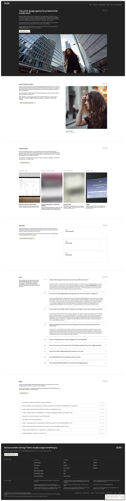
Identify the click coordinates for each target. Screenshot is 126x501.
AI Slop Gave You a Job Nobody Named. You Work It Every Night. (76, 485)
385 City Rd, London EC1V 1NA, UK (23, 493)
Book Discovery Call (10, 454)
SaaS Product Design (38, 470)
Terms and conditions (100, 492)
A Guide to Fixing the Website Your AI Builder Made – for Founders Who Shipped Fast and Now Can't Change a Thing (47, 485)
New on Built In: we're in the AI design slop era (103, 484)
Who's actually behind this (26, 103)
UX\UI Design (36, 465)
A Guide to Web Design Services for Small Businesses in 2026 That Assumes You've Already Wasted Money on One (47, 488)
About (108, 4)
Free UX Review (118, 4)
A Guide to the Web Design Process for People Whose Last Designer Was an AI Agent (106, 488)
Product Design (37, 462)
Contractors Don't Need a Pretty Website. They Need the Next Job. (46, 481)
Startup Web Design (38, 476)
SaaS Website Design (38, 473)
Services (95, 4)
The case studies (24, 162)
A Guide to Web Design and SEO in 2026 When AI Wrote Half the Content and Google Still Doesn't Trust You (77, 488)
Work (90, 4)
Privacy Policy (110, 492)
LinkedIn (95, 462)
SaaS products (43, 86)
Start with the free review (26, 238)
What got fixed (23, 31)
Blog (112, 4)
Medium (95, 465)
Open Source (86, 492)
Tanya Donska (22, 26)
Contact (120, 492)
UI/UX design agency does (25, 235)
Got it (122, 497)
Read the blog (23, 393)
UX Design (36, 468)
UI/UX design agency (24, 27)
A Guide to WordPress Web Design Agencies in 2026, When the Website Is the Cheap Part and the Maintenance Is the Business (76, 481)
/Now (115, 492)
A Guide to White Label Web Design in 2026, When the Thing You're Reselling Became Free (106, 481)
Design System (78, 492)
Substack (95, 468)
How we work (102, 4)
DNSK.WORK (96, 317)
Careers (92, 492)
